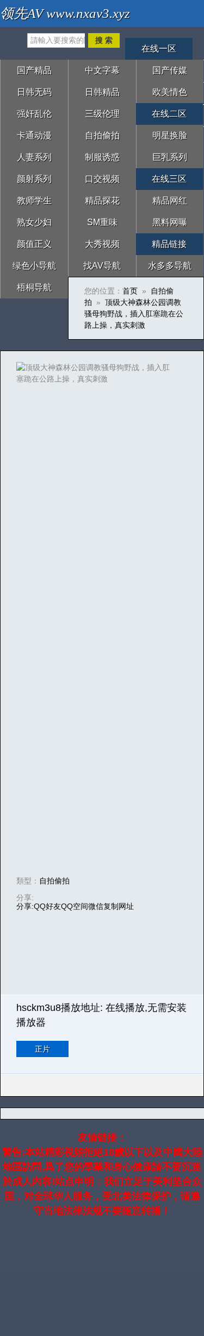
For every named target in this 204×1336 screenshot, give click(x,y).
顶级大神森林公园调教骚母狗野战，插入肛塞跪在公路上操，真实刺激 (133, 313)
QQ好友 (47, 906)
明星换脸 (169, 135)
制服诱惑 (102, 157)
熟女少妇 (34, 222)
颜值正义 (34, 244)
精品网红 (169, 200)
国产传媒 (169, 70)
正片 (42, 1049)
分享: (25, 906)
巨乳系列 (169, 157)
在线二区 (169, 113)
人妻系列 (34, 157)
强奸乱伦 (34, 113)
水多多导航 (169, 265)
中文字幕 (102, 70)
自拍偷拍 (102, 135)
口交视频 (102, 178)
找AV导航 (102, 265)
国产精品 (34, 70)
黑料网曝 (169, 222)
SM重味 (102, 222)
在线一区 (158, 48)
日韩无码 (34, 92)
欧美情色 (169, 92)
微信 (95, 906)
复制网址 (118, 906)
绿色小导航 (34, 265)
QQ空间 (74, 906)
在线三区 (169, 178)
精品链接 (169, 244)
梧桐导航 (34, 287)
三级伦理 (102, 113)
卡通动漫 (34, 135)
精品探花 (102, 200)
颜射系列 (34, 178)
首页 (130, 291)
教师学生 (34, 200)
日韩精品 (102, 92)
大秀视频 (102, 244)
